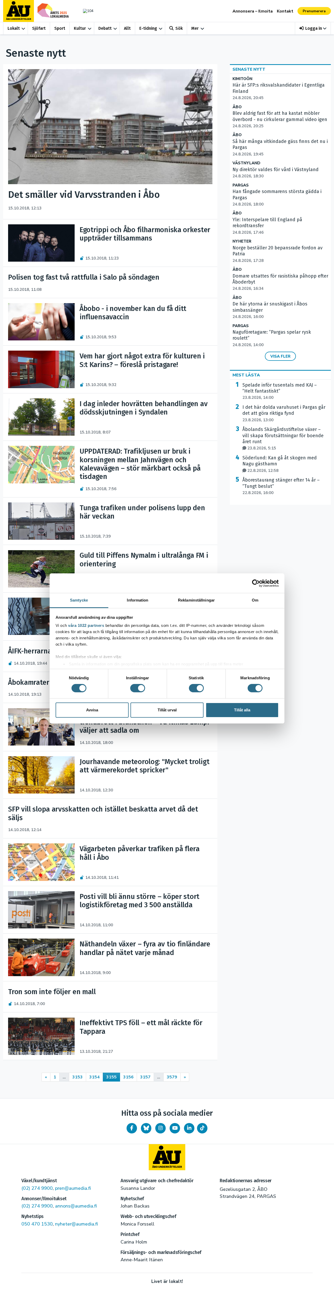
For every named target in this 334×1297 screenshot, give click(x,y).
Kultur (80, 28)
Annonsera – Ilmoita (252, 11)
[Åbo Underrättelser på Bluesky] (146, 1128)
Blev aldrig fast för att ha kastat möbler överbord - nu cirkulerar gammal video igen (279, 119)
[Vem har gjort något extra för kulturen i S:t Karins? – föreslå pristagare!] (41, 369)
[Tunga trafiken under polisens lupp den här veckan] (41, 521)
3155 (111, 1077)
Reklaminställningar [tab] (196, 600)
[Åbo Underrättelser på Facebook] (132, 1128)
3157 (145, 1077)
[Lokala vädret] (85, 11)
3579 (172, 1077)
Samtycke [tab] (79, 600)
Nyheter (241, 241)
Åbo (237, 107)
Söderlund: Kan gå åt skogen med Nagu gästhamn (279, 464)
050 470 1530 (37, 1224)
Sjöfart (39, 28)
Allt (127, 28)
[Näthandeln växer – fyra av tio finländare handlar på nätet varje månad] (41, 957)
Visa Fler (280, 356)
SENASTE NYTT (248, 69)
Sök (179, 28)
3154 (94, 1077)
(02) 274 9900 (37, 1188)
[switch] (137, 688)
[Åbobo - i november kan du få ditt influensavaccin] (41, 321)
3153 (77, 1077)
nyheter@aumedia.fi (76, 1224)
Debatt (105, 28)
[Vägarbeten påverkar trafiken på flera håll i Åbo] (41, 862)
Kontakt (285, 11)
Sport (59, 28)
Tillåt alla (242, 710)
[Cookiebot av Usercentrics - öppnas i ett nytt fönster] (256, 583)
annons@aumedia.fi (76, 1206)
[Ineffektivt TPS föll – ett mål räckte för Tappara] (41, 1036)
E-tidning (148, 28)
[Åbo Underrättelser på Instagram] (160, 1128)
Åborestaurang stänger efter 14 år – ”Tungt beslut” (281, 486)
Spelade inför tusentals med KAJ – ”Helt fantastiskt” (279, 391)
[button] (313, 28)
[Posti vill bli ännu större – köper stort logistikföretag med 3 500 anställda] (41, 909)
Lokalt (14, 28)
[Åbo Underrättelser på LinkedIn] (189, 1128)
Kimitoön (242, 78)
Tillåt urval (167, 710)
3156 (128, 1077)
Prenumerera (314, 11)
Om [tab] (255, 600)
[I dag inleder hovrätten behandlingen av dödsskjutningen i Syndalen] (41, 417)
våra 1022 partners (86, 625)
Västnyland (246, 163)
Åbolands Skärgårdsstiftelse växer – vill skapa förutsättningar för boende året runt (283, 439)
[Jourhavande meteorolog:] (41, 775)
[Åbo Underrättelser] (167, 1157)
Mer (195, 28)
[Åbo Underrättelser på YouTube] (175, 1128)
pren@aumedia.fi (73, 1188)
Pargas (240, 185)
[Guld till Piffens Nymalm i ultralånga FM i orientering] (41, 568)
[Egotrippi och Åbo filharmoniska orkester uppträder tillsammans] (41, 243)
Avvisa (92, 710)
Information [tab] (137, 600)
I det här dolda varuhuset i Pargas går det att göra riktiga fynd (283, 413)
